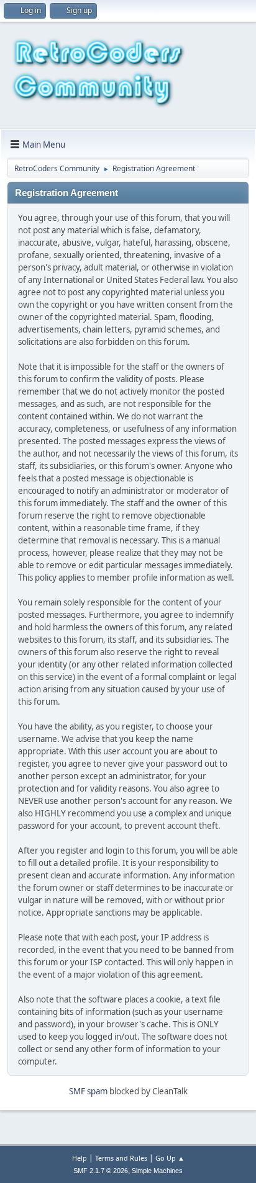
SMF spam (88, 1091)
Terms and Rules (121, 1158)
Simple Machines (157, 1170)
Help (79, 1158)
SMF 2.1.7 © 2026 (100, 1170)
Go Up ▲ (170, 1158)
